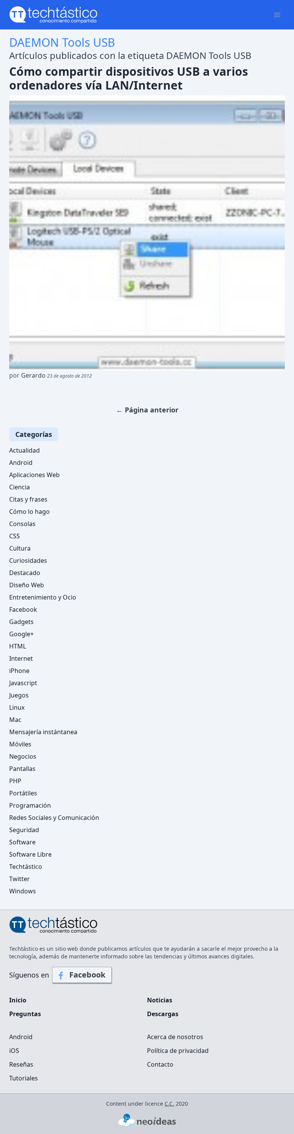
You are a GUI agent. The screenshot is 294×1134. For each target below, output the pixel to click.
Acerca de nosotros (175, 1037)
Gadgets (21, 622)
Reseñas (21, 1064)
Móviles (20, 744)
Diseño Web (26, 585)
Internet (21, 658)
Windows (22, 891)
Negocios (22, 756)
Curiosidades (28, 560)
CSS (14, 536)
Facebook (23, 609)
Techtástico (25, 866)
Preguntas (25, 1014)
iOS (14, 1050)
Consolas (22, 524)
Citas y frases (28, 499)
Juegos (19, 695)
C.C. (169, 1103)
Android (21, 462)
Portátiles (23, 793)
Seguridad (24, 830)
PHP (15, 781)
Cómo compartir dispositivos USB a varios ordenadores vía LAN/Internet (128, 78)
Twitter (19, 879)
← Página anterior (147, 409)
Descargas (162, 1014)
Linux (16, 707)
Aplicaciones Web (34, 475)
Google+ (21, 634)
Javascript (23, 683)
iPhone (19, 670)
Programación (30, 805)
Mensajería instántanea (43, 732)
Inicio (17, 1000)
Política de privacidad (178, 1050)
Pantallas (22, 768)
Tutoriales (23, 1078)
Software (22, 842)
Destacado (24, 573)
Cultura (20, 548)
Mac (15, 719)
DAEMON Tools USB (62, 42)
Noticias (159, 1000)
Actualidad (24, 450)
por (50, 375)
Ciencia (19, 487)
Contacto (160, 1064)
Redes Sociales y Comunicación (54, 817)
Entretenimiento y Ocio (42, 597)
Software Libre (30, 854)
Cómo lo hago (29, 511)
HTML (17, 646)
